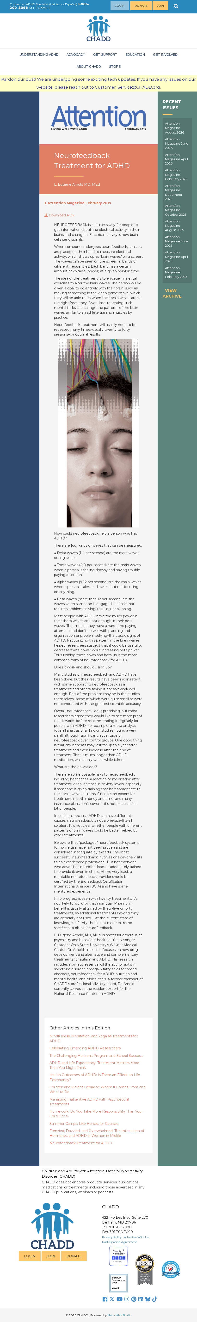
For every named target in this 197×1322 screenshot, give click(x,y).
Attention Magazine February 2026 (176, 174)
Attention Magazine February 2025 (176, 272)
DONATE (74, 1256)
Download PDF (61, 215)
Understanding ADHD (38, 54)
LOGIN (30, 1256)
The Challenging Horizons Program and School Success (95, 1055)
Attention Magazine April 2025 (176, 257)
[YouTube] (120, 1299)
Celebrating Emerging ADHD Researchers (85, 1048)
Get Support (105, 54)
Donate (141, 5)
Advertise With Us (136, 1237)
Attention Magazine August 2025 (174, 226)
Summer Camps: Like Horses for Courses (83, 1123)
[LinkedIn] (140, 1299)
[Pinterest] (133, 1299)
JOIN (51, 1256)
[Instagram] (126, 1299)
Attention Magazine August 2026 (174, 128)
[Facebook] (105, 1299)
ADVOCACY (76, 54)
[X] (112, 1299)
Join (160, 5)
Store (115, 66)
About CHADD (89, 66)
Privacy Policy (112, 1237)
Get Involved (165, 54)
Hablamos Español (63, 4)
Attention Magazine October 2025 (175, 210)
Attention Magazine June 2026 (176, 143)
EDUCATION (135, 54)
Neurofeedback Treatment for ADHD (80, 1143)
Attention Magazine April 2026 (176, 159)
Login (119, 5)
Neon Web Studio (119, 1315)
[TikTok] (154, 1299)
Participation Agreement (119, 1242)
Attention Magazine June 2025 (176, 241)
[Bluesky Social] (147, 1299)
